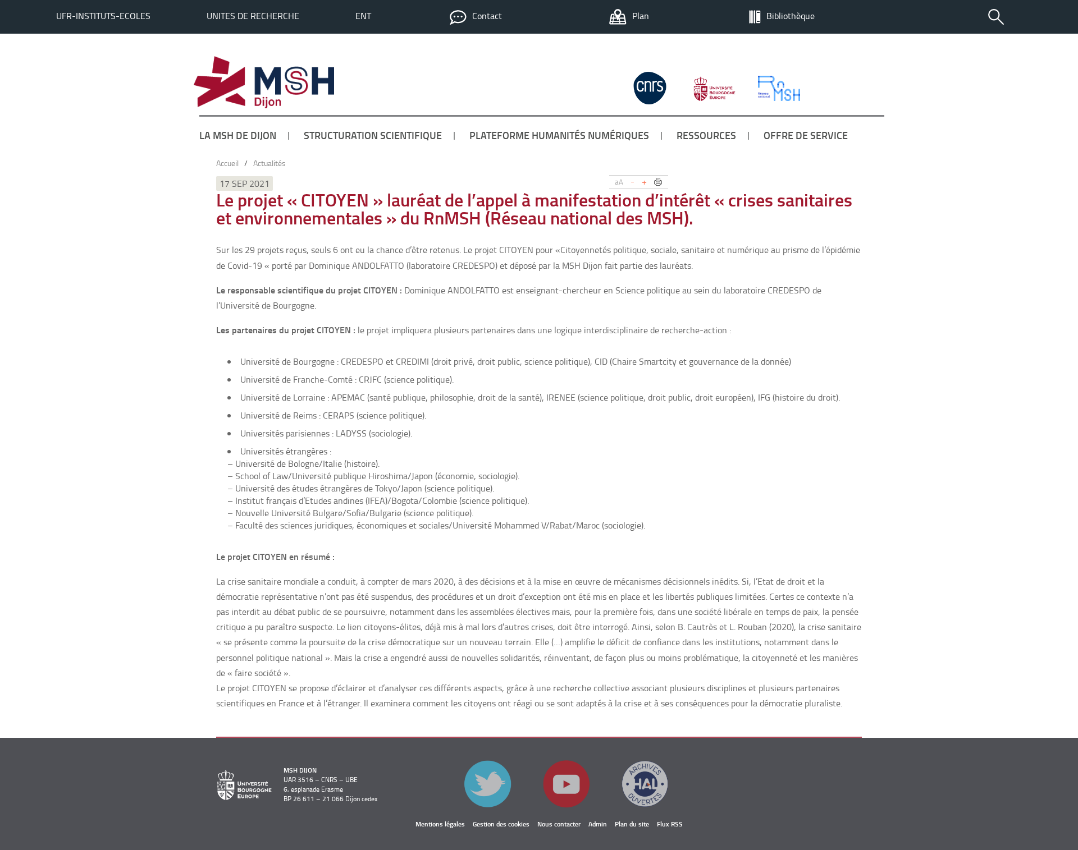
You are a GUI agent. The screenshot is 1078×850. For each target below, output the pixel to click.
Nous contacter (559, 824)
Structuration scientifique (373, 135)
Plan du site (632, 824)
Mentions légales (440, 824)
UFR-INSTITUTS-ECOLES (103, 16)
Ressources (706, 135)
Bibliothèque (790, 16)
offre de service (806, 135)
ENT (363, 16)
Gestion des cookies (501, 824)
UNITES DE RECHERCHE (253, 16)
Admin (597, 824)
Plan (640, 16)
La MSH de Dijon (237, 135)
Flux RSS (670, 824)
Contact (487, 16)
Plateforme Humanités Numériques (559, 135)
